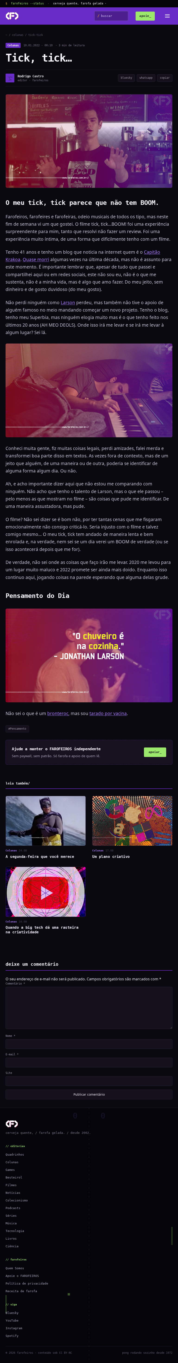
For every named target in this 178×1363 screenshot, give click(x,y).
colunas (17, 35)
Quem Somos (15, 1268)
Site (9, 1073)
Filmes (11, 1185)
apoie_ (145, 16)
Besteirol (14, 1177)
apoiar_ (155, 752)
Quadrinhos (15, 1154)
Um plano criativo (111, 856)
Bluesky (12, 1313)
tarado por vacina (108, 713)
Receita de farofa (21, 1291)
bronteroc (57, 713)
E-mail (12, 1054)
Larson (68, 303)
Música (11, 1223)
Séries (11, 1215)
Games (10, 1170)
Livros (11, 1238)
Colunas (13, 45)
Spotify (12, 1336)
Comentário (15, 983)
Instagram (14, 1328)
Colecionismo (17, 1200)
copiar (165, 77)
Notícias (13, 1192)
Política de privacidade (27, 1283)
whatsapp (146, 77)
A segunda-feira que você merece (40, 856)
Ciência (12, 1246)
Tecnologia (15, 1231)
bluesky (126, 77)
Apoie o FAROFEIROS (22, 1276)
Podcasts (13, 1208)
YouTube (12, 1320)
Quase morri (36, 259)
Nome (10, 1036)
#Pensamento (17, 728)
